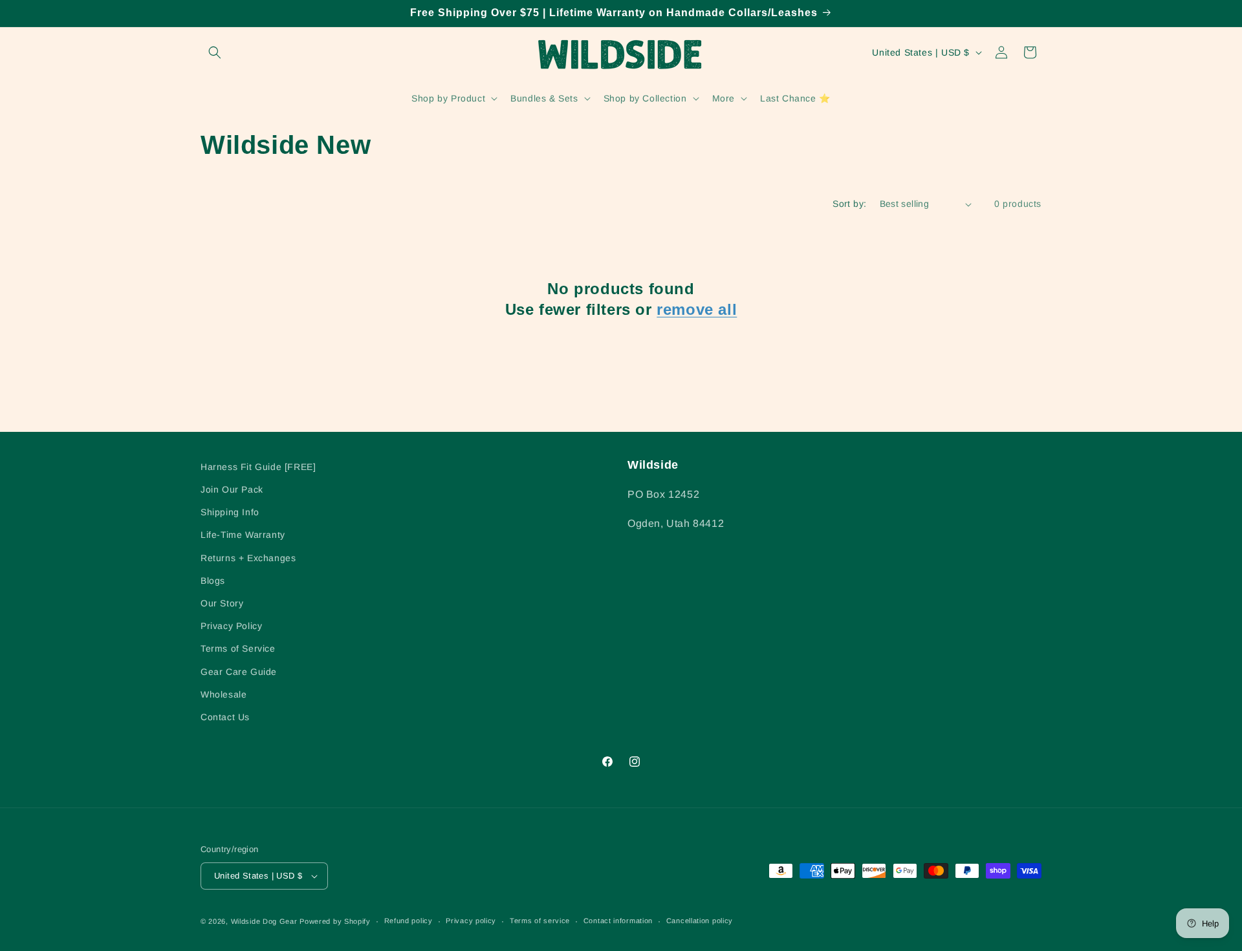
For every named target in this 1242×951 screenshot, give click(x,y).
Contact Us (225, 717)
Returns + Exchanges (248, 558)
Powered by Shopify (335, 921)
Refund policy (408, 920)
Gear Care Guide (239, 672)
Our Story (222, 603)
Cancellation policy (699, 920)
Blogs (213, 580)
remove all (697, 309)
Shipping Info (230, 512)
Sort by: (849, 203)
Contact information (618, 920)
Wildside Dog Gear (264, 921)
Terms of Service (238, 648)
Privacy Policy (231, 626)
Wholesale (223, 694)
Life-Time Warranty (243, 534)
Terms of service (540, 920)
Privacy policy (471, 920)
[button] (215, 52)
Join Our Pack (232, 489)
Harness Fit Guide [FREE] (258, 467)
